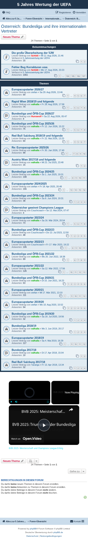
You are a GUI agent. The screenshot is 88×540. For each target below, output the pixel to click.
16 (84, 190)
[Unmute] (16, 401)
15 (80, 190)
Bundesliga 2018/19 (24, 325)
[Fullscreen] (47, 401)
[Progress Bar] (29, 399)
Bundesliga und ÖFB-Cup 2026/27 (33, 113)
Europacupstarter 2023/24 (28, 217)
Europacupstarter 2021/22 (28, 265)
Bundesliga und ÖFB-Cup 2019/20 (33, 313)
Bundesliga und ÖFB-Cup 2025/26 (33, 123)
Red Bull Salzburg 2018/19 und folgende (37, 135)
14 (75, 190)
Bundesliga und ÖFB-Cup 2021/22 (33, 253)
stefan (34, 92)
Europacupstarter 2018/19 (28, 337)
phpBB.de (58, 532)
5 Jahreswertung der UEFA (36, 58)
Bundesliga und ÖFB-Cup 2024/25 (33, 171)
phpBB (33, 529)
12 (80, 272)
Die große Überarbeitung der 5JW (33, 52)
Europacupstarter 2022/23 (28, 241)
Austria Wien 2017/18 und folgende (34, 159)
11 (84, 178)
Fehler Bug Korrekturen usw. (30, 67)
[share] (71, 409)
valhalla (35, 104)
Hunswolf (36, 116)
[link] (15, 412)
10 (84, 154)
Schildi (34, 55)
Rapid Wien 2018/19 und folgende (33, 101)
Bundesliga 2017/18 (24, 349)
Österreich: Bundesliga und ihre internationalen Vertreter (43, 28)
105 (72, 76)
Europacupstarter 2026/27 (28, 89)
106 (78, 76)
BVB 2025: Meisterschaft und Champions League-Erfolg (43, 411)
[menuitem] (6, 12)
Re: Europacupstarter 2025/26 (30, 147)
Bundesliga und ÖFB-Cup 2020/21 (33, 277)
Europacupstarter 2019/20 (28, 301)
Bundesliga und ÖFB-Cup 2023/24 (33, 195)
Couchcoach (37, 210)
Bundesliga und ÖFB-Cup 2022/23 (33, 229)
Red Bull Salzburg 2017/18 (28, 362)
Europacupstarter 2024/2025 (29, 183)
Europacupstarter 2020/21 (28, 289)
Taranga (35, 365)
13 (71, 190)
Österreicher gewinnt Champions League (37, 207)
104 (67, 76)
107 (83, 76)
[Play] (11, 401)
